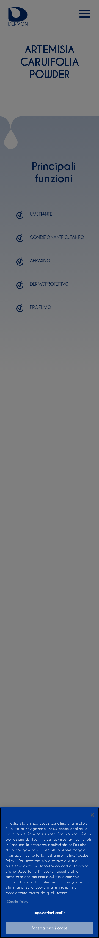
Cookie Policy (17, 901)
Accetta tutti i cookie (50, 928)
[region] (49, 872)
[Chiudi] (92, 815)
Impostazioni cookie (49, 912)
